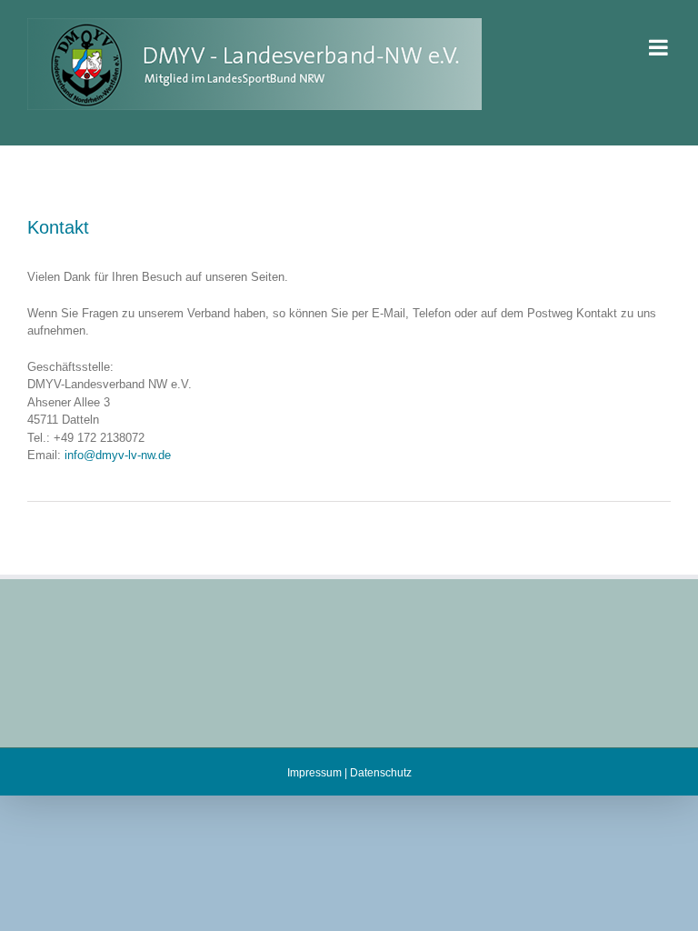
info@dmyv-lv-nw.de (118, 455)
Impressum (314, 772)
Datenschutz (381, 772)
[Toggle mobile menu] (660, 47)
